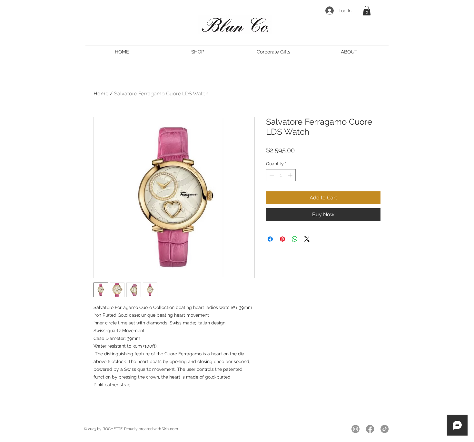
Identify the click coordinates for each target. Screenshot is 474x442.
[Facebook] (370, 429)
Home (101, 94)
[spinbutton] (281, 175)
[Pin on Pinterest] (282, 239)
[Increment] (291, 175)
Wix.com (170, 429)
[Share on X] (307, 239)
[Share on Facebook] (270, 239)
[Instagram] (355, 429)
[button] (367, 10)
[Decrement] (271, 175)
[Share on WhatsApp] (295, 239)
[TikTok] (384, 429)
